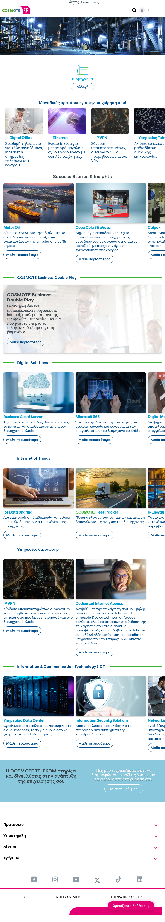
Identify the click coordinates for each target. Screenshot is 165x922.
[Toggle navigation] (158, 9)
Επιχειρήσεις (90, 2)
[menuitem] (34, 879)
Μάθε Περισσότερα (22, 254)
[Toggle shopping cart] (150, 10)
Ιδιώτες (73, 2)
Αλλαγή (83, 86)
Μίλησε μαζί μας (124, 789)
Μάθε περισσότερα (26, 342)
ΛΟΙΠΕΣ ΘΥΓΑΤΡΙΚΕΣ (70, 897)
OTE (26, 897)
